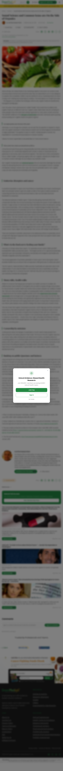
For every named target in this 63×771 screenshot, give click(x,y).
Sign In (31, 395)
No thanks (31, 399)
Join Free (31, 390)
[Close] (48, 370)
